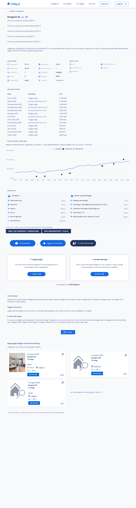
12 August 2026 (34, 383)
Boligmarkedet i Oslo (56, 231)
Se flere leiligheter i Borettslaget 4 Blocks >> (86, 392)
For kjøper (67, 4)
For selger (80, 4)
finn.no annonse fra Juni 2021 (21, 36)
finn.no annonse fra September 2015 (24, 42)
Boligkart (55, 4)
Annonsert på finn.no (36, 101)
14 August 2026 (97, 355)
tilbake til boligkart (16, 11)
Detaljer (33, 374)
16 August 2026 (33, 354)
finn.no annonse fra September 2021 (24, 31)
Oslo (22, 17)
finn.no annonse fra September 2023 (24, 26)
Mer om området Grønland (23, 231)
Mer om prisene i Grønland (82, 145)
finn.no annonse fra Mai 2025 (21, 21)
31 (63, 375)
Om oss (92, 4)
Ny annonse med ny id (36, 107)
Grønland (59, 80)
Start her (36, 274)
